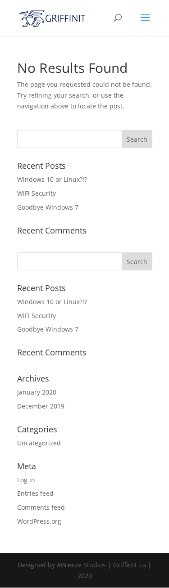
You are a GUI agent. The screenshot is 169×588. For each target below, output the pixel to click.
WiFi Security (36, 193)
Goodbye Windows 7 (47, 207)
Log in (26, 480)
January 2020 (36, 392)
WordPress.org (39, 521)
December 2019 (40, 406)
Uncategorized (39, 443)
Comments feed (41, 507)
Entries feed (35, 493)
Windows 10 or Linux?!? (52, 179)
